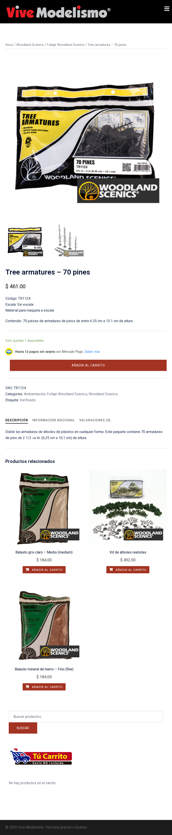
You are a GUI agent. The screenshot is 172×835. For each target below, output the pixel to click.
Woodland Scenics (30, 45)
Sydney (81, 827)
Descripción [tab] (16, 420)
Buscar (23, 728)
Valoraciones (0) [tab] (95, 420)
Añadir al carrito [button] (47, 570)
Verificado (28, 400)
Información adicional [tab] (53, 420)
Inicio (9, 45)
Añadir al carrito (88, 365)
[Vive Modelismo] (58, 11)
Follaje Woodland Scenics (65, 45)
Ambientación (34, 394)
